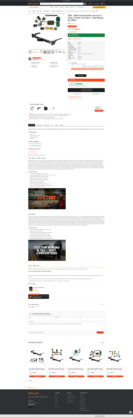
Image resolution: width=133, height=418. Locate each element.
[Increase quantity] (73, 75)
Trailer (56, 7)
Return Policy (82, 402)
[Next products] (104, 380)
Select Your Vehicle (99, 7)
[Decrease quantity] (69, 75)
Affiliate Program (83, 408)
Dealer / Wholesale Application (85, 410)
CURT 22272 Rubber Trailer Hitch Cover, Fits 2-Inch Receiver (41, 117)
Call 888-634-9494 (36, 297)
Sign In (91, 3)
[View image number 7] (52, 52)
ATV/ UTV (56, 406)
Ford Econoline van (37, 306)
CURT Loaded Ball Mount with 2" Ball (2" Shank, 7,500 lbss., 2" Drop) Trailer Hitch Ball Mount (47, 115)
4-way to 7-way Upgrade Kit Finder (72, 398)
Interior (67, 7)
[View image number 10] (63, 52)
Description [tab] (31, 125)
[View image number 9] (60, 52)
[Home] (33, 4)
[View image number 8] (56, 52)
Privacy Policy (82, 404)
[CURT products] (69, 39)
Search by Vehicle (70, 395)
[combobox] (61, 4)
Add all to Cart (99, 110)
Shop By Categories (34, 7)
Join (90, 4)
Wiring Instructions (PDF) (32, 153)
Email (80, 317)
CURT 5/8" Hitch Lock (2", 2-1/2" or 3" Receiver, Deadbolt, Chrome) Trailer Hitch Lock (45, 118)
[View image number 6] (48, 52)
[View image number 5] (45, 52)
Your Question (31, 321)
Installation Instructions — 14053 (75, 96)
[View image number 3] (37, 52)
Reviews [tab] (61, 125)
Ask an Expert (41, 59)
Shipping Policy (82, 400)
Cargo (72, 7)
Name (30, 317)
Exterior (62, 7)
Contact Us (82, 395)
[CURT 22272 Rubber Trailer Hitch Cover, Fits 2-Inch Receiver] (45, 108)
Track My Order (82, 397)
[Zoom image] (64, 14)
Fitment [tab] (56, 125)
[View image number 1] (30, 52)
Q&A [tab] (52, 125)
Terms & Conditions (83, 406)
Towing (51, 7)
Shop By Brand (81, 7)
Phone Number (56, 317)
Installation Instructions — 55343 (75, 98)
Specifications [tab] (39, 125)
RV (75, 7)
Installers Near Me (83, 399)
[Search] (84, 4)
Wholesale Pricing (70, 400)
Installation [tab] (46, 125)
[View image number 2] (34, 52)
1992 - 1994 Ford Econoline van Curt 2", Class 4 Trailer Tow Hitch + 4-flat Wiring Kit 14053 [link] (81, 11)
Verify (88, 68)
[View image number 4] (41, 52)
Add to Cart (38, 376)
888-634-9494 (35, 59)
